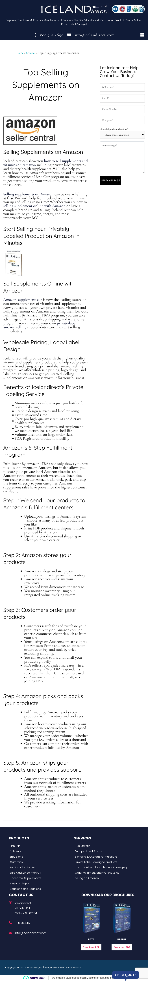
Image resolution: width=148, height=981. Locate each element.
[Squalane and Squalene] (40, 889)
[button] (142, 34)
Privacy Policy (73, 967)
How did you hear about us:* (114, 128)
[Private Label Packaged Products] (105, 862)
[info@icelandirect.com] (10, 932)
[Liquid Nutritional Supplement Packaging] (105, 868)
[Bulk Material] (105, 846)
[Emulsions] (40, 857)
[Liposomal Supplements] (40, 878)
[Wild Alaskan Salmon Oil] (40, 873)
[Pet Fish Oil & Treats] (40, 868)
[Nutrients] (40, 851)
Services (31, 53)
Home (19, 53)
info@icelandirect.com (31, 933)
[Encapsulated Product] (105, 851)
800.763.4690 (24, 923)
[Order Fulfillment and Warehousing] (105, 873)
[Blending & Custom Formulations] (105, 857)
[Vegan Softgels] (40, 884)
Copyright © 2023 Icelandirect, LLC (24, 967)
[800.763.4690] (10, 922)
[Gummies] (40, 862)
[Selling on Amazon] (105, 878)
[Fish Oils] (40, 846)
